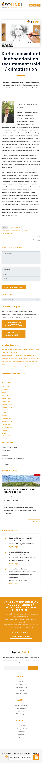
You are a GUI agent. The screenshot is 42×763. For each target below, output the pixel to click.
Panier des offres (21, 693)
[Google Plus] (39, 240)
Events (4, 453)
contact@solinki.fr (26, 627)
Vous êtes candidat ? (21, 633)
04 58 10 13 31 (21, 726)
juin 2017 (4, 433)
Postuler (21, 690)
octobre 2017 (6, 424)
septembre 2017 (7, 427)
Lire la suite (34, 521)
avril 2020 (5, 396)
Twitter (21, 737)
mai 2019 (5, 416)
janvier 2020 (6, 401)
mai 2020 (5, 393)
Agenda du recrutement (10, 447)
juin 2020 (5, 390)
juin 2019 (4, 413)
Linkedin (21, 735)
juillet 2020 (5, 387)
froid (26, 231)
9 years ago (13, 547)
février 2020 (6, 398)
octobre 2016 (6, 436)
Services (21, 711)
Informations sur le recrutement (13, 459)
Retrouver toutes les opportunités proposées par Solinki (13, 334)
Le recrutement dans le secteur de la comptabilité (18, 355)
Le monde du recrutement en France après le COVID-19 (20, 358)
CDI (7, 498)
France (8, 496)
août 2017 (5, 430)
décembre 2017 (7, 419)
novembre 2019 (7, 407)
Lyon (12, 496)
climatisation (15, 228)
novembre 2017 (7, 422)
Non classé (5, 464)
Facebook (21, 732)
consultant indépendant (11, 231)
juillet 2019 (5, 410)
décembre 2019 (7, 404)
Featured (5, 456)
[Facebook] (33, 240)
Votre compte (21, 685)
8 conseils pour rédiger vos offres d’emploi (16, 367)
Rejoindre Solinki (21, 705)
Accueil (21, 682)
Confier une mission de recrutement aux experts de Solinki (13, 324)
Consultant (6, 450)
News (3, 461)
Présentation (21, 708)
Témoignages (21, 714)
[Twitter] (36, 240)
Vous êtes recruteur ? (21, 637)
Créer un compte (21, 687)
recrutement (7, 234)
